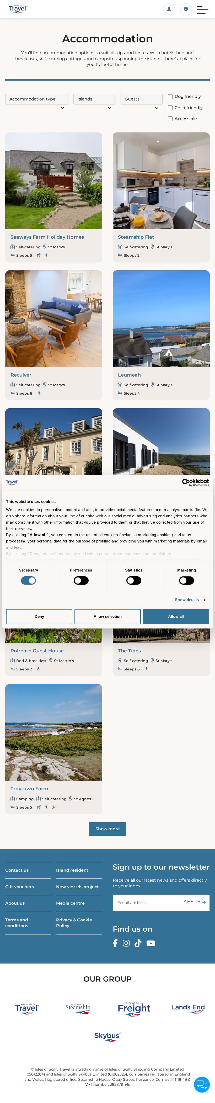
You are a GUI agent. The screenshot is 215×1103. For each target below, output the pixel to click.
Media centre (70, 903)
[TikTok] (139, 943)
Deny (39, 616)
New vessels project (77, 886)
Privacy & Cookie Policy (74, 922)
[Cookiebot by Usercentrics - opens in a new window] (186, 482)
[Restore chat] (202, 1085)
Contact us (17, 870)
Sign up (192, 901)
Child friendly (189, 107)
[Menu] (202, 9)
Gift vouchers (19, 886)
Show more (107, 828)
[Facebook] (116, 943)
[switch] (81, 580)
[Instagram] (127, 943)
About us (15, 903)
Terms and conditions (16, 922)
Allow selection (108, 616)
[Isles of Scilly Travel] (35, 9)
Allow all (176, 616)
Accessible (186, 118)
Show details (187, 600)
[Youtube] (152, 943)
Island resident (72, 870)
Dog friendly (188, 96)
